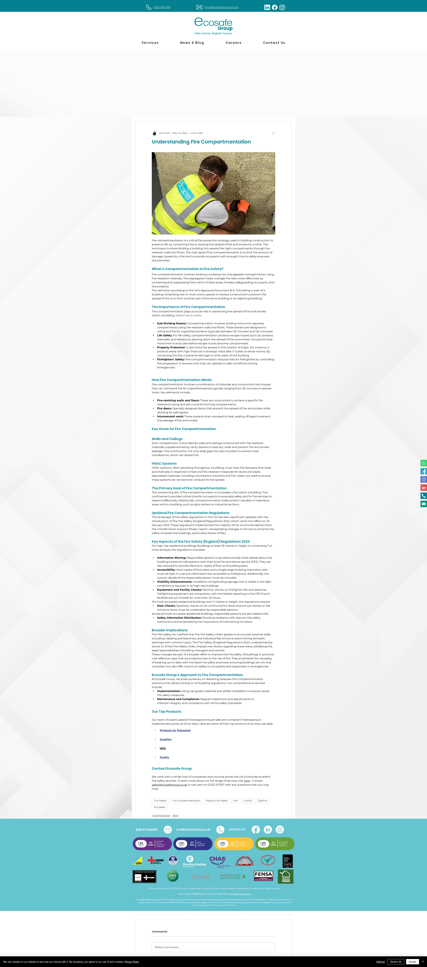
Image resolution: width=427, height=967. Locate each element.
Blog (175, 815)
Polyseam (159, 807)
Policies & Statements (240, 894)
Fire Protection (161, 815)
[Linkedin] (423, 487)
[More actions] (273, 133)
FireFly (248, 800)
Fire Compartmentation (186, 800)
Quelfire (262, 800)
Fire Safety (160, 800)
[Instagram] (280, 830)
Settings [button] (380, 961)
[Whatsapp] (423, 463)
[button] (150, 42)
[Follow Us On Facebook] (423, 471)
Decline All (395, 961)
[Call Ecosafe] (423, 495)
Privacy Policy (132, 961)
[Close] (423, 961)
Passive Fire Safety (217, 800)
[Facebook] (256, 830)
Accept (412, 961)
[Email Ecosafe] (423, 504)
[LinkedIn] (268, 830)
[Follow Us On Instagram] (423, 479)
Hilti (235, 800)
